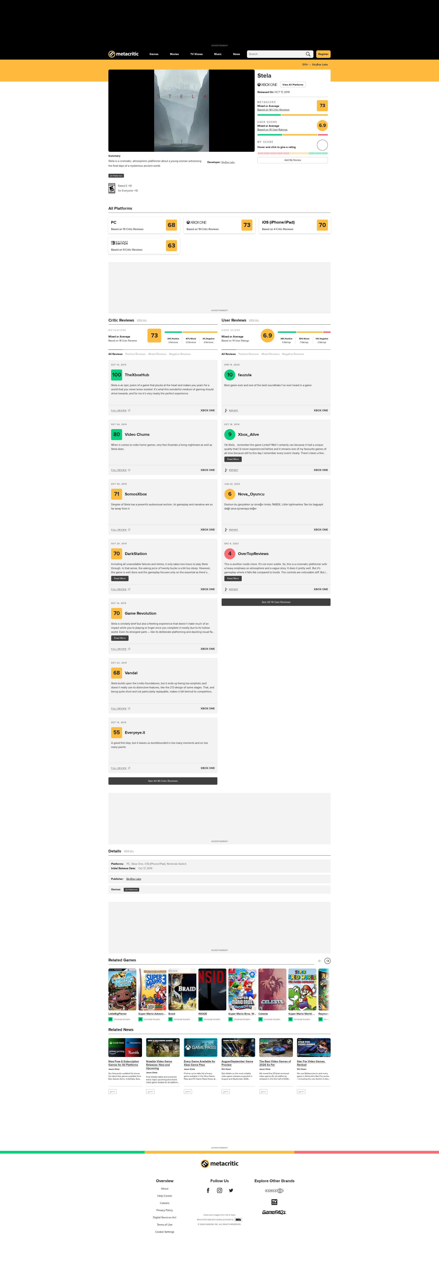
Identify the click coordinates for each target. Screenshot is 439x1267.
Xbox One (208, 410)
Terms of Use (164, 1224)
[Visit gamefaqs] (274, 1213)
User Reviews (234, 320)
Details (114, 851)
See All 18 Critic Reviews (163, 781)
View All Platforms (292, 84)
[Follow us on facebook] (208, 1192)
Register (323, 54)
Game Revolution (135, 613)
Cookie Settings (164, 1232)
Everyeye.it (129, 732)
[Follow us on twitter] (231, 1192)
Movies (174, 54)
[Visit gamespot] (274, 1193)
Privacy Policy (164, 1210)
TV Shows (196, 54)
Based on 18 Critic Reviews (273, 110)
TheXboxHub (130, 375)
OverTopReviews (248, 553)
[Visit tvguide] (274, 1204)
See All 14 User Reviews (276, 602)
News (236, 54)
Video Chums (131, 434)
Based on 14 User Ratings (272, 129)
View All (142, 320)
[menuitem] (154, 54)
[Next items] (327, 961)
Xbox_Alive (243, 434)
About (164, 1188)
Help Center (164, 1196)
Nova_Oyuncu (246, 494)
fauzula (239, 375)
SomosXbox (130, 494)
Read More (233, 459)
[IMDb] (238, 1219)
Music (218, 54)
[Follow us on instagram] (220, 1192)
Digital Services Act (164, 1217)
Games (154, 54)
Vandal (125, 673)
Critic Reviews (121, 320)
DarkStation (130, 553)
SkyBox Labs (320, 64)
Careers (164, 1203)
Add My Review (292, 160)
